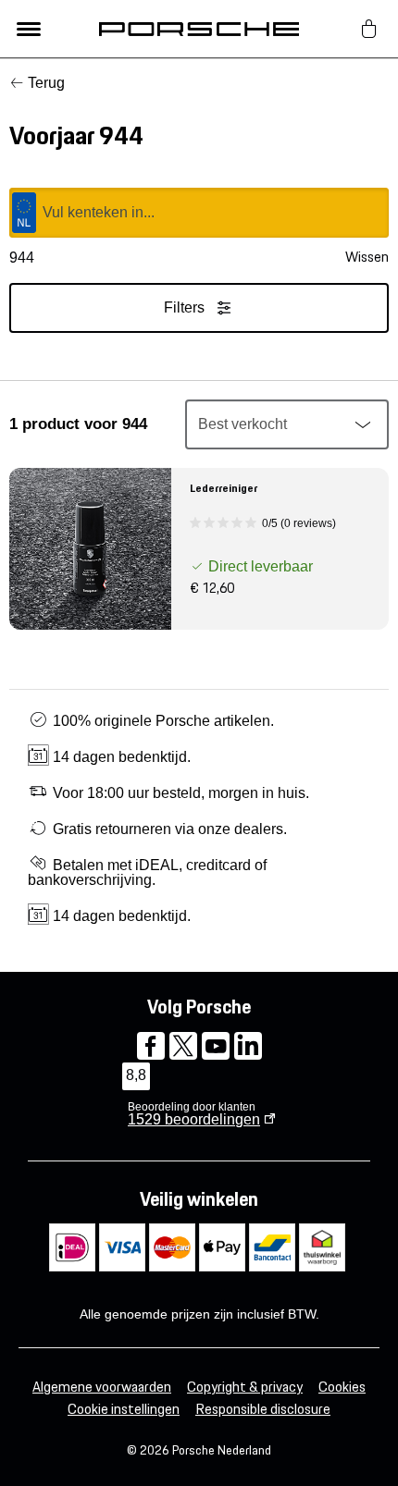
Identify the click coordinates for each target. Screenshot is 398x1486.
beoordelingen (194, 1119)
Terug (46, 83)
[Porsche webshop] (199, 29)
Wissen (367, 257)
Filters (184, 307)
